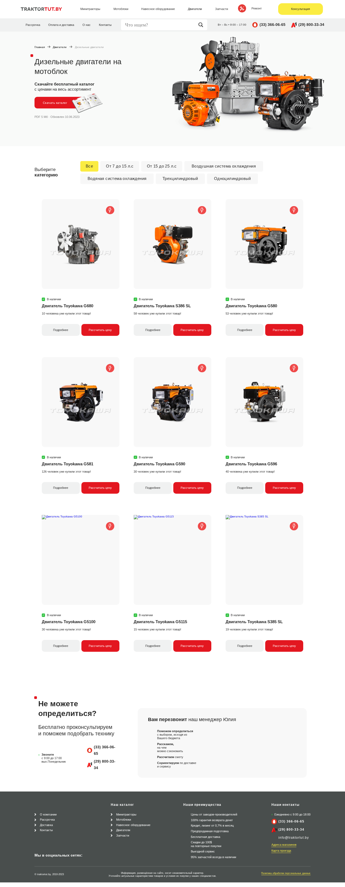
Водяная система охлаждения (117, 178)
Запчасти (122, 835)
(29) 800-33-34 (311, 24)
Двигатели (60, 47)
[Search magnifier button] (202, 25)
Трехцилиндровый (180, 178)
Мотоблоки (123, 819)
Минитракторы (126, 814)
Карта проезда (281, 850)
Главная (39, 47)
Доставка (46, 825)
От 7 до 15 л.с (120, 166)
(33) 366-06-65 (272, 24)
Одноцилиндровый (232, 178)
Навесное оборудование (133, 825)
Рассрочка (33, 24)
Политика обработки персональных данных (285, 873)
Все (89, 166)
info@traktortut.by (293, 838)
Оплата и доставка (61, 24)
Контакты (105, 24)
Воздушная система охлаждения (224, 166)
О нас (86, 24)
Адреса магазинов (283, 844)
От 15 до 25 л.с (162, 166)
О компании (48, 814)
